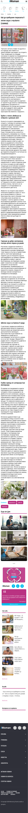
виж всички (4, 679)
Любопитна (4, 763)
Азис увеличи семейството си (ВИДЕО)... (19, 649)
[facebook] (13, 586)
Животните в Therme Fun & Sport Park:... (18, 628)
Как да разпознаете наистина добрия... (18, 639)
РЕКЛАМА (18, 793)
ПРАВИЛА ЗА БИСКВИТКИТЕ (7, 793)
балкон (4, 506)
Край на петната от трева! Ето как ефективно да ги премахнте (11, 527)
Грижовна (4, 740)
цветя (20, 502)
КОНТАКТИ (13, 794)
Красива (3, 734)
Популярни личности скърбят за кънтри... (17, 670)
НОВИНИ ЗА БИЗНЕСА (7, 776)
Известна (4, 757)
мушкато (12, 502)
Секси (3, 751)
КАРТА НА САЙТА (4, 794)
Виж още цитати (14, 604)
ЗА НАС (2, 791)
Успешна (3, 746)
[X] (17, 586)
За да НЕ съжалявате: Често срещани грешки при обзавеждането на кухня (14, 542)
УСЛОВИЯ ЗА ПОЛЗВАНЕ (12, 791)
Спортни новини (6, 781)
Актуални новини (6, 772)
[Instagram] (22, 586)
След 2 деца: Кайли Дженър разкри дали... (18, 659)
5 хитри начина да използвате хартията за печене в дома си (13, 558)
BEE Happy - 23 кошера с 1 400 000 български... (19, 617)
